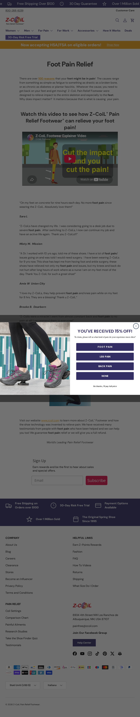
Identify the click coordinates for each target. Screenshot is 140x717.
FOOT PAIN (105, 347)
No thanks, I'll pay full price (105, 386)
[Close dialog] (136, 326)
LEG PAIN (105, 356)
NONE (105, 376)
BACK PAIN (104, 366)
